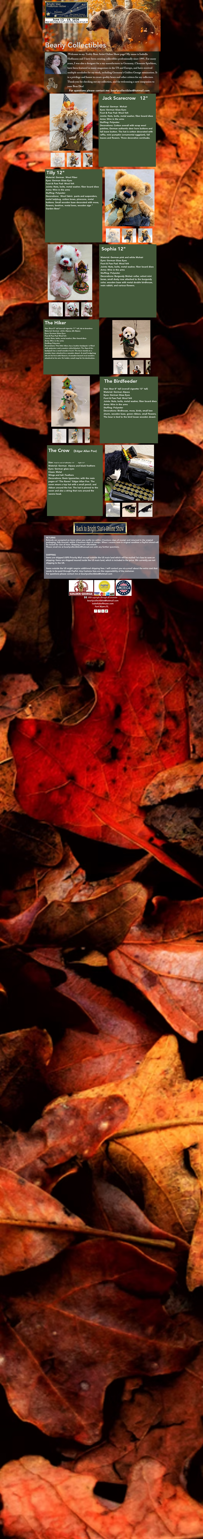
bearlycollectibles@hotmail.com (130, 90)
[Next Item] (88, 122)
